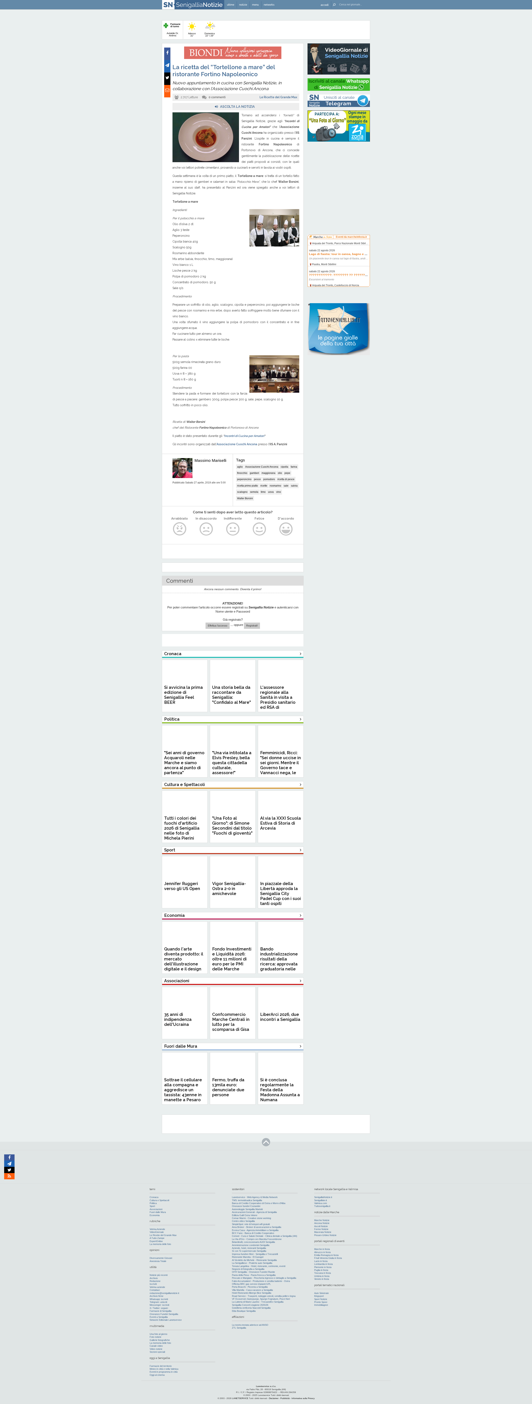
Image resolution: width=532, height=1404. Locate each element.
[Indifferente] (233, 529)
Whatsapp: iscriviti (159, 1299)
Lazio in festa (321, 1261)
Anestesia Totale (158, 1261)
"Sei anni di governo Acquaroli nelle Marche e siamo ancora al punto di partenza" (184, 762)
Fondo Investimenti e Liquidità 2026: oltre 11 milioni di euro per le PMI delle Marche (231, 959)
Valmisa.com (320, 1203)
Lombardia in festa (323, 1264)
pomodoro (269, 479)
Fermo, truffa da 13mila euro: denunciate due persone (228, 1087)
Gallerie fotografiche (160, 1340)
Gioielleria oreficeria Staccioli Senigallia (251, 1308)
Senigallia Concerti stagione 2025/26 (250, 1305)
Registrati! (252, 625)
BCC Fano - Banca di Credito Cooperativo (253, 1233)
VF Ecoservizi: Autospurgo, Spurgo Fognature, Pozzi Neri (261, 1299)
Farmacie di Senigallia (160, 1311)
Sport (152, 1206)
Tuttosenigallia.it (322, 1206)
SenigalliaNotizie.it (323, 1197)
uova (271, 491)
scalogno (242, 491)
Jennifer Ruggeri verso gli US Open (182, 886)
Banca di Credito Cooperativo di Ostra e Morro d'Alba (258, 1203)
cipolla (284, 466)
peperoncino (244, 479)
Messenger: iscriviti (159, 1305)
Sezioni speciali (157, 1352)
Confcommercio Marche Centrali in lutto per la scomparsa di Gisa (231, 1022)
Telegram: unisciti (158, 1302)
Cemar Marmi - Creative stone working (251, 1218)
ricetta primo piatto (247, 485)
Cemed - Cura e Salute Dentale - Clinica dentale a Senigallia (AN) (264, 1236)
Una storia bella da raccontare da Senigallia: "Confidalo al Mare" (231, 695)
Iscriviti (153, 1284)
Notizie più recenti (158, 1275)
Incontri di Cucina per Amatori (244, 436)
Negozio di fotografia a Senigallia (248, 1269)
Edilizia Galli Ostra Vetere (244, 1215)
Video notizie (156, 1349)
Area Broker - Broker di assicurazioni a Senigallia (256, 1227)
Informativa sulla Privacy (303, 1398)
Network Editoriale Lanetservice (166, 1320)
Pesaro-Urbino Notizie (325, 1235)
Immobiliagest (321, 1305)
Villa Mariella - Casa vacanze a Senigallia (252, 1290)
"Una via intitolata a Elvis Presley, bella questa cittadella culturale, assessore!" (231, 762)
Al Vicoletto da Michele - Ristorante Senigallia (254, 1260)
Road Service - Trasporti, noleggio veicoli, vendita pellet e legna (264, 1296)
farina (294, 466)
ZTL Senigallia (239, 1328)
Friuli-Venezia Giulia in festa (328, 1258)
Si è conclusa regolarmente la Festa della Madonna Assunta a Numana (280, 1089)
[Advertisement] (339, 171)
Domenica (209, 34)
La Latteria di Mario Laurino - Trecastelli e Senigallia (257, 1302)
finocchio (242, 473)
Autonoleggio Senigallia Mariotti (247, 1209)
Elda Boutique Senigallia (244, 1311)
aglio (240, 466)
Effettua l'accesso (217, 625)
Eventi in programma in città (163, 1372)
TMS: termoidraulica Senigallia (247, 1200)
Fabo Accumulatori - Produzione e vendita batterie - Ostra (261, 1281)
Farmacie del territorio (161, 1366)
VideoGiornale (157, 1232)
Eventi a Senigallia (159, 1317)
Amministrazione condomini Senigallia (250, 1245)
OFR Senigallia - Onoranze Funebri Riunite (253, 1272)
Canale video (156, 1346)
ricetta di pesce (285, 479)
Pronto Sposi (320, 1302)
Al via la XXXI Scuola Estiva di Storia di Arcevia (280, 823)
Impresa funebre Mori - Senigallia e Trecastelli (255, 1254)
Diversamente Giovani (161, 1258)
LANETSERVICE (240, 1398)
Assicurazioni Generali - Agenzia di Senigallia (254, 1212)
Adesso (192, 34)
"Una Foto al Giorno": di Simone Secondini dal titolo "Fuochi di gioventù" (232, 826)
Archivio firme (156, 1296)
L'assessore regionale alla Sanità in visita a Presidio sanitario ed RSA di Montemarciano (278, 700)
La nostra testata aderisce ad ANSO (250, 1325)
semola (254, 491)
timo (263, 491)
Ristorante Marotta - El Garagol (247, 1257)
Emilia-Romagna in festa (326, 1255)
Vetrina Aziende (157, 1229)
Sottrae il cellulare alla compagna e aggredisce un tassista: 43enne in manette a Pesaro (183, 1089)
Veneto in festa (321, 1279)
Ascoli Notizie (321, 1226)
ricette (263, 485)
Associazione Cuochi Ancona (237, 444)
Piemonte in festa (322, 1267)
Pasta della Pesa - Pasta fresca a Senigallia (254, 1275)
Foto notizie (155, 1337)
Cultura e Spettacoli (159, 1200)
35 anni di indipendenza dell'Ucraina (178, 1019)
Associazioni (156, 1209)
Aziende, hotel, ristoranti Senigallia (249, 1248)
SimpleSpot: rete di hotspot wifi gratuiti (251, 1224)
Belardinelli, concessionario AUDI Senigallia (253, 1242)
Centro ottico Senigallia (243, 1221)
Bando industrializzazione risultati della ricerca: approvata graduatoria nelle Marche (279, 961)
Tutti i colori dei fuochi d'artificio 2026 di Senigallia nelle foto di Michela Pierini (182, 828)
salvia (294, 485)
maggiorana (268, 473)
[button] (324, 4)
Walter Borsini (245, 498)
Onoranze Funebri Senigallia (164, 1314)
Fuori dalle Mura (158, 1212)
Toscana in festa (322, 1273)
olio (280, 473)
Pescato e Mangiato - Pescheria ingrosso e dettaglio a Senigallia (264, 1278)
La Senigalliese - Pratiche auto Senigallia (252, 1263)
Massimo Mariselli (210, 460)
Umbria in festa (321, 1276)
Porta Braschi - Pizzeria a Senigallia (250, 1287)
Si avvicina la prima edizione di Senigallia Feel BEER (183, 695)
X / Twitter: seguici (159, 1308)
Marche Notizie (321, 1220)
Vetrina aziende (157, 1287)
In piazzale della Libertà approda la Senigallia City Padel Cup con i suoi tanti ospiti (280, 893)
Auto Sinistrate (321, 1293)
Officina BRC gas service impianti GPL (251, 1284)
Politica (153, 1203)
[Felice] (259, 529)
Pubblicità (285, 1398)
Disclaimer (273, 1398)
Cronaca (154, 1197)
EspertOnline (156, 1241)
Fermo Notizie (321, 1229)
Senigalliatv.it (320, 1200)
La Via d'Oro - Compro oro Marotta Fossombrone (257, 1239)
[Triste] (206, 529)
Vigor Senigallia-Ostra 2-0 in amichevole (229, 888)
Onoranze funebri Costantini (246, 1206)
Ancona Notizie (321, 1223)
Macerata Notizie (322, 1232)
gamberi (254, 473)
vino (278, 491)
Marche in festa (322, 1249)
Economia (155, 1215)
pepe (287, 473)
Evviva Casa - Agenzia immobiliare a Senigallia (255, 1230)
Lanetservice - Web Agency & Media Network (255, 1197)
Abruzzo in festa (322, 1252)
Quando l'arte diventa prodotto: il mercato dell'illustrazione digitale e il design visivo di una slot (183, 961)
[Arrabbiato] (179, 529)
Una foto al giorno (158, 1334)
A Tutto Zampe (157, 1238)
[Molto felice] (286, 529)
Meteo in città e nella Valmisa (164, 1369)
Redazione (155, 1281)
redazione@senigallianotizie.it (164, 1293)
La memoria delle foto (160, 1244)
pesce (257, 479)
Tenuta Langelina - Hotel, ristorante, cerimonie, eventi (258, 1266)
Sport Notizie (320, 1299)
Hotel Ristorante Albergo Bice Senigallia (251, 1293)
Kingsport (319, 1296)
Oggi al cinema (157, 1375)
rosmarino (275, 485)
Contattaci (155, 1290)
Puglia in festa (321, 1270)
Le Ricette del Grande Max (278, 97)
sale (286, 485)
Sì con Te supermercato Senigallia (249, 1251)
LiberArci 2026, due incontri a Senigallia (280, 1017)
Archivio (154, 1278)
